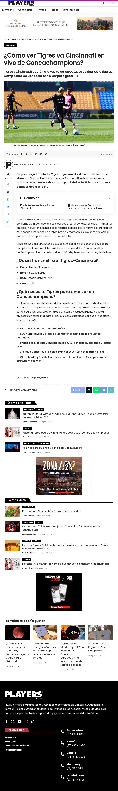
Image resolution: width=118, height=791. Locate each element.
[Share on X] (26, 154)
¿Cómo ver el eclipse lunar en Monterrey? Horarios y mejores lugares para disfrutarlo (17, 652)
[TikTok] (32, 721)
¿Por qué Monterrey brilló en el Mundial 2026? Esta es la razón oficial (62, 352)
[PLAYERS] (21, 3)
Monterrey (10, 45)
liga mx (36, 377)
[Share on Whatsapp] (31, 154)
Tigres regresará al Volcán (68, 174)
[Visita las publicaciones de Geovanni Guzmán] (8, 164)
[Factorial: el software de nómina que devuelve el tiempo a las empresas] (12, 432)
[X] (12, 721)
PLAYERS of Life (29, 452)
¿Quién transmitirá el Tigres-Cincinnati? (37, 206)
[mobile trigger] (5, 3)
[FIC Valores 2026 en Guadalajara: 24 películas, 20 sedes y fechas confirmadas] (12, 526)
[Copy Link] (45, 154)
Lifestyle (39, 522)
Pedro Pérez (28, 437)
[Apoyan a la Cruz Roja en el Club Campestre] (100, 632)
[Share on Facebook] (21, 154)
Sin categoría (29, 507)
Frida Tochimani (30, 422)
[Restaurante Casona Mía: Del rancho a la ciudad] (12, 511)
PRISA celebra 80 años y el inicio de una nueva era (52, 447)
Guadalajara (28, 410)
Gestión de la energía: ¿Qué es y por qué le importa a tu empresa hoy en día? (44, 651)
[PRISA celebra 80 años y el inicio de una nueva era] (12, 447)
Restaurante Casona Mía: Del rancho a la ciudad (51, 511)
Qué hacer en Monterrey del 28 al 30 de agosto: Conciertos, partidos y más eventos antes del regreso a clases (72, 654)
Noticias (39, 410)
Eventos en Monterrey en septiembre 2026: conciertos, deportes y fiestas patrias (64, 344)
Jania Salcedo (28, 515)
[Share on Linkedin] (36, 154)
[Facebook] (6, 721)
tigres (44, 377)
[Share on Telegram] (40, 154)
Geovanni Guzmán (23, 164)
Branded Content (30, 443)
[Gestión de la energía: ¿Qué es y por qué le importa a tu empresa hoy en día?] (45, 632)
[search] (102, 3)
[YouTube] (19, 721)
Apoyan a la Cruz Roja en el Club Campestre (98, 647)
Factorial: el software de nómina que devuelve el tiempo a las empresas (66, 432)
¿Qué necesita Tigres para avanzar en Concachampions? (85, 207)
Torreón (27, 428)
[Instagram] (26, 721)
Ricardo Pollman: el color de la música (43, 328)
